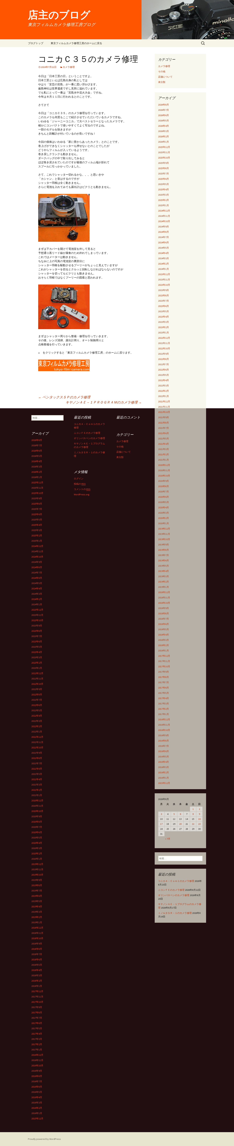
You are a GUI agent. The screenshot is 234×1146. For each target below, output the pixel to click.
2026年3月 (163, 131)
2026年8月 (163, 104)
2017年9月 (163, 671)
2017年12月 (164, 655)
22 (193, 823)
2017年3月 (163, 703)
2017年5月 (163, 692)
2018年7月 (163, 618)
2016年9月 (163, 735)
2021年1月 (163, 459)
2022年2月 (163, 390)
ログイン (78, 478)
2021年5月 (163, 438)
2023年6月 (163, 306)
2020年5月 (163, 502)
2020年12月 (164, 465)
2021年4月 (163, 443)
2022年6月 (163, 369)
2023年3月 (163, 321)
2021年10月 (164, 412)
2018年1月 (163, 650)
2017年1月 (163, 714)
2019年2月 (163, 581)
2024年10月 (164, 221)
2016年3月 (163, 767)
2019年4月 (163, 571)
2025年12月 (164, 147)
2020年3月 (163, 512)
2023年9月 (163, 290)
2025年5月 (163, 184)
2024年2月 (163, 263)
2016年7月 (163, 745)
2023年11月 (164, 279)
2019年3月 (163, 576)
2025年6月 (163, 178)
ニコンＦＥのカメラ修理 (171, 889)
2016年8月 (163, 740)
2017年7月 (163, 682)
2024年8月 (163, 231)
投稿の (80, 483)
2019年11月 (164, 533)
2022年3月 (163, 385)
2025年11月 (164, 152)
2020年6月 (163, 496)
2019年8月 (163, 549)
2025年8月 (163, 168)
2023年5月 (163, 311)
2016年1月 (163, 777)
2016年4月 (163, 761)
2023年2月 (163, 327)
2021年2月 (163, 454)
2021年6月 (163, 433)
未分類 (161, 82)
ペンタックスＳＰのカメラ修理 (64, 397)
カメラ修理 (69, 67)
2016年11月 (164, 724)
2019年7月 (163, 555)
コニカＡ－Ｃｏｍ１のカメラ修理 (176, 881)
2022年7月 (163, 364)
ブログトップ (35, 43)
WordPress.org (81, 494)
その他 (161, 71)
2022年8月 (163, 359)
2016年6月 (163, 751)
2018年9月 (163, 608)
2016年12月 (164, 719)
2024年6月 (163, 242)
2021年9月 (163, 417)
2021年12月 (164, 401)
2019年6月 (163, 560)
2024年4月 (163, 253)
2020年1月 (163, 523)
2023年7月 (163, 300)
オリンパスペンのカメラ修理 (173, 895)
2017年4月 (163, 698)
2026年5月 (163, 120)
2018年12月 (164, 592)
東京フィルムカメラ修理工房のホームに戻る (76, 43)
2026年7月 (163, 109)
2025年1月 (163, 205)
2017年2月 (163, 708)
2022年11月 (164, 343)
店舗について (165, 76)
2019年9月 (163, 544)
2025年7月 (163, 173)
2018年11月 (164, 597)
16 (199, 818)
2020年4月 (163, 507)
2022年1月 (163, 396)
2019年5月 (163, 565)
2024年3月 (163, 258)
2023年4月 (163, 316)
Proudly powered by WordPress (44, 1139)
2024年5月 (163, 247)
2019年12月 (164, 528)
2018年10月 (164, 602)
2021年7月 (163, 427)
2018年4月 (163, 634)
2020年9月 (163, 480)
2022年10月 (164, 348)
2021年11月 (164, 406)
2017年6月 (163, 687)
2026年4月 (163, 125)
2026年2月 (163, 136)
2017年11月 (164, 661)
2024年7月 (163, 237)
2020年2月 (163, 518)
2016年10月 (164, 730)
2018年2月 (163, 645)
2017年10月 (164, 666)
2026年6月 (163, 115)
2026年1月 (163, 141)
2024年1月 (163, 268)
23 (199, 823)
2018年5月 (163, 629)
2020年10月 (164, 475)
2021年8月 (163, 422)
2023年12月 (164, 274)
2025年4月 (163, 189)
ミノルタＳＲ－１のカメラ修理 (175, 913)
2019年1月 (163, 586)
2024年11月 (164, 215)
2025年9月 (163, 162)
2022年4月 (163, 380)
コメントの (82, 489)
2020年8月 (163, 486)
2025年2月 (163, 200)
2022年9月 (163, 353)
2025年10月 (164, 157)
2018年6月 (163, 624)
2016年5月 (163, 756)
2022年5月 (163, 374)
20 (180, 823)
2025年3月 (163, 194)
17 (161, 823)
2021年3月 (163, 449)
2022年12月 (164, 337)
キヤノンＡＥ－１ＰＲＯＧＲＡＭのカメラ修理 (104, 402)
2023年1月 (163, 332)
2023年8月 (163, 295)
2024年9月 (163, 226)
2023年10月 (164, 284)
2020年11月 (164, 470)
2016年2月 (163, 772)
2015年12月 (164, 783)
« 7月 (167, 838)
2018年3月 (163, 639)
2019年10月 (164, 539)
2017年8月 (163, 677)
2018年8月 (163, 613)
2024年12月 (164, 210)
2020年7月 (163, 491)
